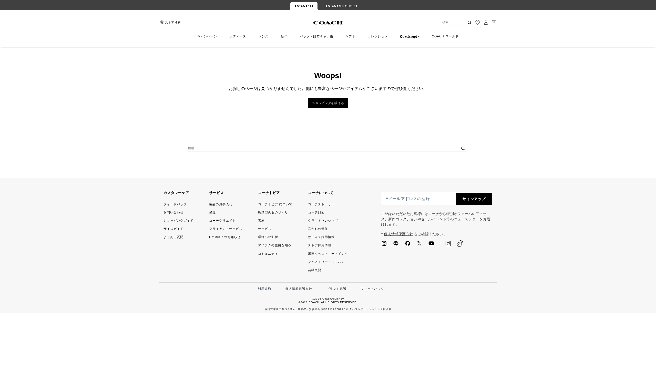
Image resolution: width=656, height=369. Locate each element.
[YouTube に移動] (431, 245)
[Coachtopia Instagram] (445, 243)
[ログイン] (486, 22)
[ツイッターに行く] (419, 245)
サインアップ (474, 199)
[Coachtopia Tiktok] (460, 243)
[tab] (303, 6)
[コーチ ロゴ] (328, 23)
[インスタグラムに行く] (384, 245)
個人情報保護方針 (398, 234)
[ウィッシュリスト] (478, 22)
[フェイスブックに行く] (408, 245)
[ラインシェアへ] (396, 245)
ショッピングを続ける (328, 103)
